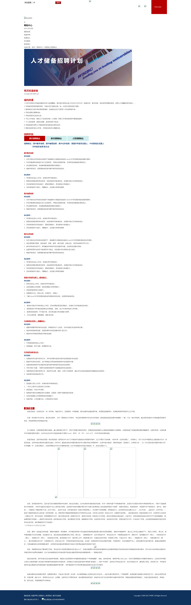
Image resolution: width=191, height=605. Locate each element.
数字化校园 (57, 596)
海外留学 (152, 24)
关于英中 (71, 24)
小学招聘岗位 (78, 138)
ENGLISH (157, 7)
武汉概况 (27, 41)
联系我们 (27, 44)
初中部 (92, 24)
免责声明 (27, 35)
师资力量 (122, 24)
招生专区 (112, 24)
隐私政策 (27, 32)
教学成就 (132, 24)
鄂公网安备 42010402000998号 (54, 599)
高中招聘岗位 (34, 138)
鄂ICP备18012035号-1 (31, 599)
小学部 (81, 24)
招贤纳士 (162, 24)
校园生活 (142, 24)
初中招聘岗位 (56, 138)
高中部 (102, 24)
